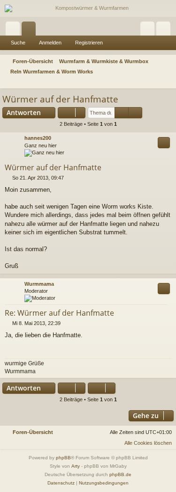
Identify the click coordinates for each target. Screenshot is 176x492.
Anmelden (50, 42)
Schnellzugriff (14, 30)
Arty (75, 466)
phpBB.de (120, 474)
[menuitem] (167, 82)
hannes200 (37, 138)
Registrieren (89, 42)
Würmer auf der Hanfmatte (60, 99)
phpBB (63, 457)
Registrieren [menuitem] (165, 30)
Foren (30, 30)
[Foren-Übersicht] (88, 8)
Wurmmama (39, 284)
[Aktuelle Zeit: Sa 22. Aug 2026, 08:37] (155, 82)
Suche (18, 42)
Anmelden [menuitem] (149, 30)
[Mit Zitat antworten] (164, 142)
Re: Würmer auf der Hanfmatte (59, 313)
